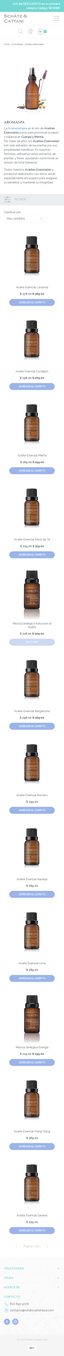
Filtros (20, 199)
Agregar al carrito (32, 302)
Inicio (6, 44)
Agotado (32, 642)
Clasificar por (12, 212)
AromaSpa (17, 44)
